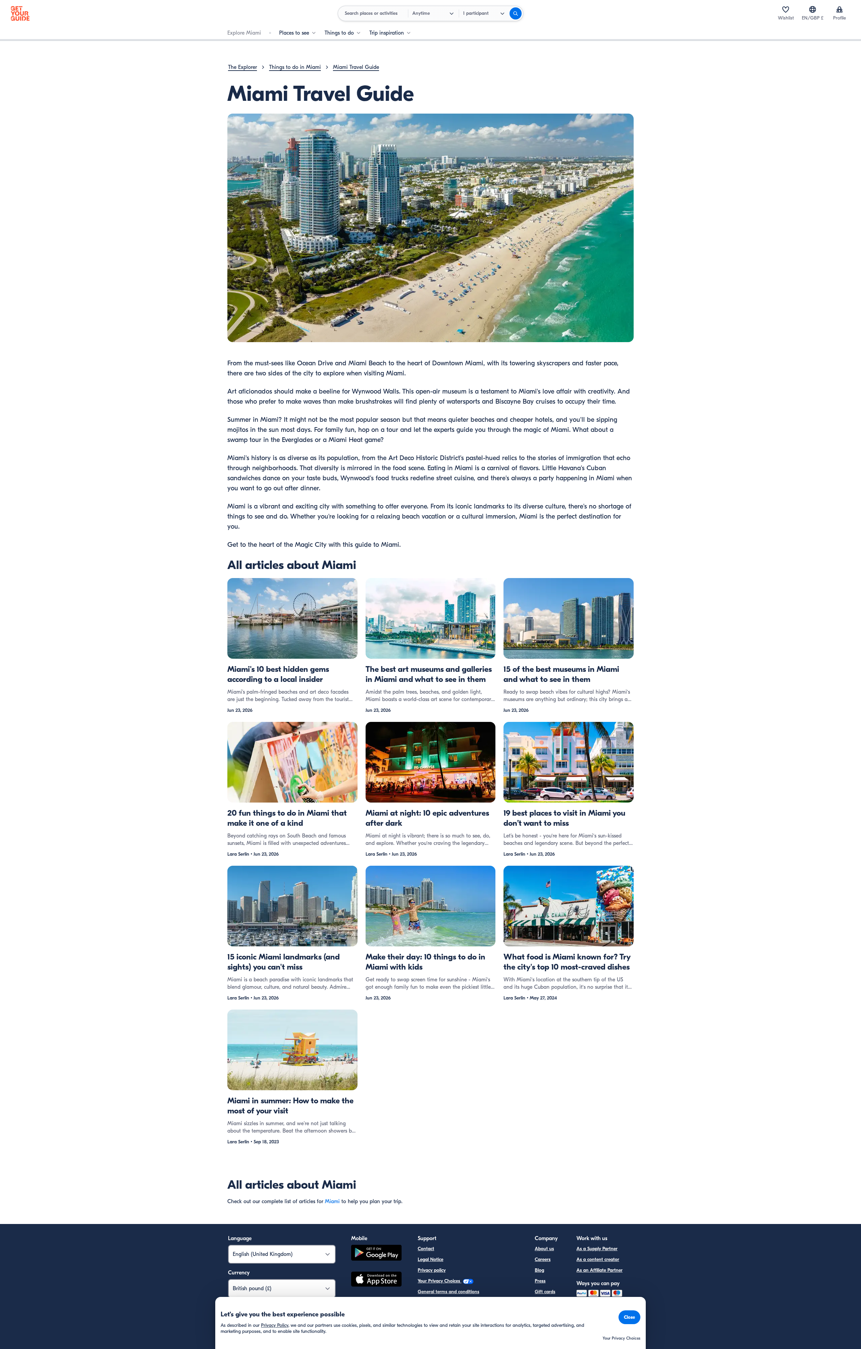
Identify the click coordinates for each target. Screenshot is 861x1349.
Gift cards (545, 1292)
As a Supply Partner (596, 1249)
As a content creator (597, 1259)
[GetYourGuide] (20, 13)
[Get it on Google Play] (376, 1254)
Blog (539, 1270)
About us (544, 1249)
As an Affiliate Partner (599, 1270)
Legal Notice (430, 1259)
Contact (426, 1249)
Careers (543, 1259)
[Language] (812, 9)
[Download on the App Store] (376, 1280)
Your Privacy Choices (439, 1281)
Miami (332, 1201)
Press (540, 1281)
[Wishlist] (785, 9)
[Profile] (839, 9)
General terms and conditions (448, 1292)
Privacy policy (432, 1270)
